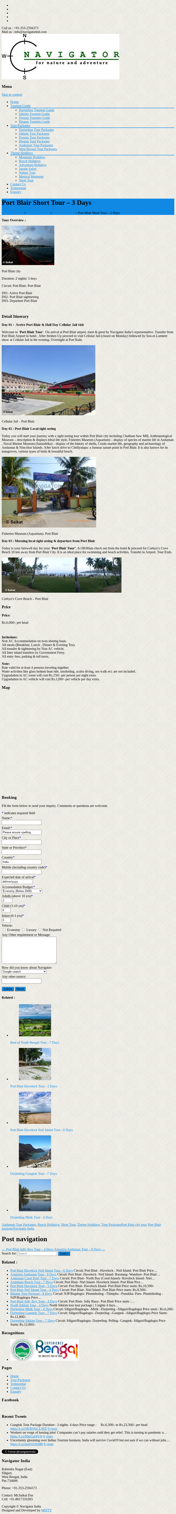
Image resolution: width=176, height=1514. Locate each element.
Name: (7, 818)
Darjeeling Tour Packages (36, 130)
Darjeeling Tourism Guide (36, 110)
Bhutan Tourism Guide (34, 121)
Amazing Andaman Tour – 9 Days (79, 1249)
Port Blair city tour (133, 1224)
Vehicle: (7, 925)
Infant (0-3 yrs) (13, 915)
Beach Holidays (30, 161)
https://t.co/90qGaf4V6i (26, 1436)
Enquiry (15, 192)
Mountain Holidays (32, 157)
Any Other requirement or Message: (26, 935)
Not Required (52, 930)
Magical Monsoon (31, 176)
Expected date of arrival (19, 877)
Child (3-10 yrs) (13, 906)
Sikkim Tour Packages (34, 133)
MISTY (46, 1510)
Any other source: (14, 976)
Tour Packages (20, 125)
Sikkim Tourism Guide (34, 114)
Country (8, 857)
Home (14, 102)
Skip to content (12, 94)
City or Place (11, 837)
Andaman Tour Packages (36, 145)
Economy (13, 930)
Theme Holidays (21, 153)
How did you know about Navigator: (27, 967)
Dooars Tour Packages (34, 137)
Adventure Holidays (32, 165)
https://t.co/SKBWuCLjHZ (28, 1428)
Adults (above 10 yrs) (17, 896)
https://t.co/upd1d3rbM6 (26, 1444)
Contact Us (18, 184)
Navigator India (23, 1228)
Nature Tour (27, 172)
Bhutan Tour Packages (34, 141)
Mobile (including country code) (24, 867)
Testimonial (18, 188)
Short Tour (26, 180)
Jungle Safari (27, 169)
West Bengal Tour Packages (38, 149)
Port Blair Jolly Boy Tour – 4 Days (27, 1249)
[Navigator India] (60, 78)
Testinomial (18, 1384)
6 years (52, 1428)
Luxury (31, 930)
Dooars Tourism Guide (34, 118)
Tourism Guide (20, 106)
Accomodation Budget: (18, 887)
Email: (7, 828)
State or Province (14, 847)
